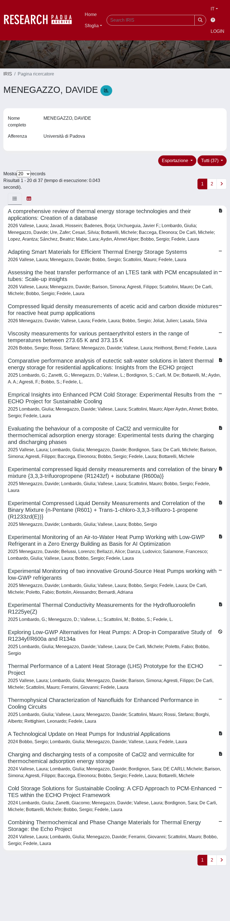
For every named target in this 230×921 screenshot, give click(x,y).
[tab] (15, 199)
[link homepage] (40, 20)
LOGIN (217, 31)
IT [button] (213, 8)
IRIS (7, 74)
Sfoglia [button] (92, 25)
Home (91, 14)
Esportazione (175, 160)
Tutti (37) (210, 160)
